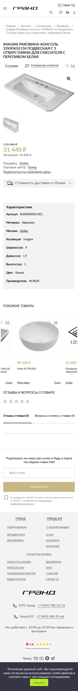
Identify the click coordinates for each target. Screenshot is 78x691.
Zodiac (24, 163)
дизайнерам (15, 540)
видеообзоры (16, 579)
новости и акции (19, 562)
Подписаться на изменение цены (27, 172)
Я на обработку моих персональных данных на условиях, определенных (41, 500)
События (52, 573)
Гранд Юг (54, 518)
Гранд (32, 167)
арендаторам (16, 534)
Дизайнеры (53, 562)
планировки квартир (21, 573)
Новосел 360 (15, 567)
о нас (50, 534)
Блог (49, 567)
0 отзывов (11, 66)
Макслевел (23, 383)
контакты (52, 540)
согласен (17, 497)
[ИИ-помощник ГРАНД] (58, 12)
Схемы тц (52, 579)
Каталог (5, 8)
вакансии (52, 546)
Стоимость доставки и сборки (40, 183)
